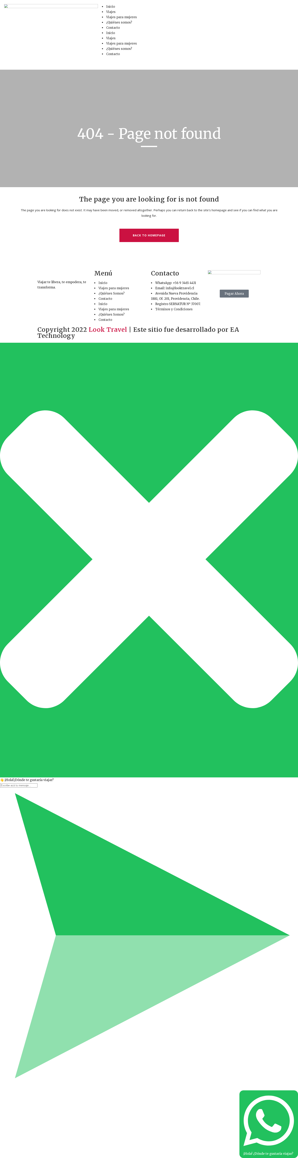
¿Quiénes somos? (119, 22)
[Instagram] (216, 9)
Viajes (111, 12)
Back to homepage (149, 235)
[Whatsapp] (227, 9)
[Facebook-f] (205, 9)
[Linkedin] (238, 9)
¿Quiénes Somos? (111, 293)
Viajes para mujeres (121, 17)
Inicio (110, 7)
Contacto (113, 28)
